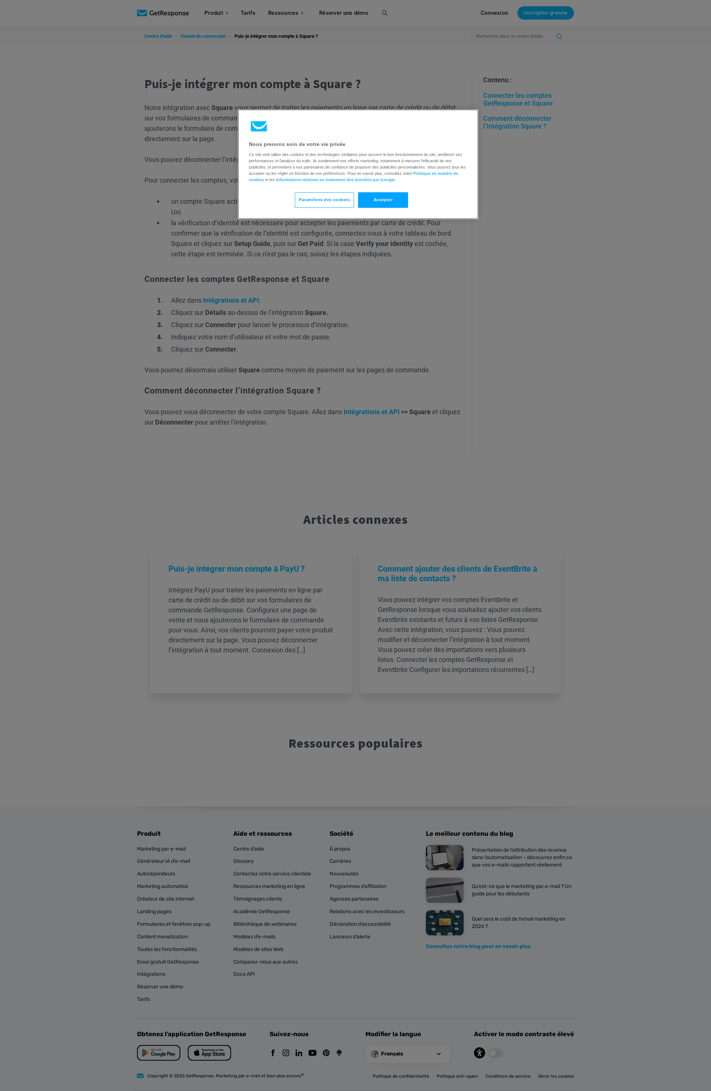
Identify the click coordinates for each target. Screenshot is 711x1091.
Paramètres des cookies (324, 199)
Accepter (383, 199)
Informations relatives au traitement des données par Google (335, 179)
